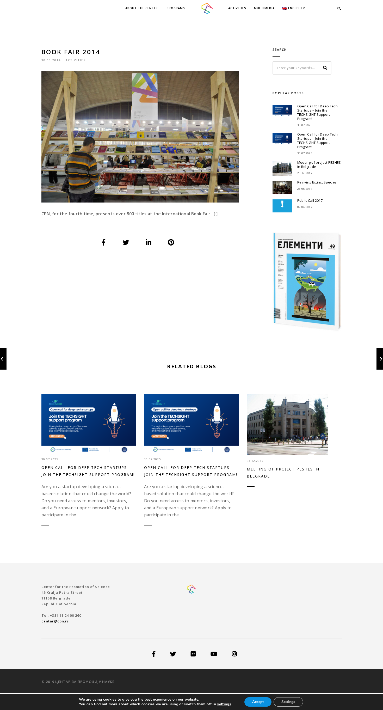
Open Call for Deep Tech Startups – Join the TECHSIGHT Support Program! (317, 112)
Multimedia (264, 8)
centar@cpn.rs (55, 621)
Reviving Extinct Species (317, 182)
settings (224, 704)
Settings (288, 701)
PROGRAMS (176, 8)
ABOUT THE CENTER (141, 8)
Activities (237, 8)
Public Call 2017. (310, 200)
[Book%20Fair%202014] (104, 242)
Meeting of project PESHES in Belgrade (319, 164)
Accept (258, 701)
